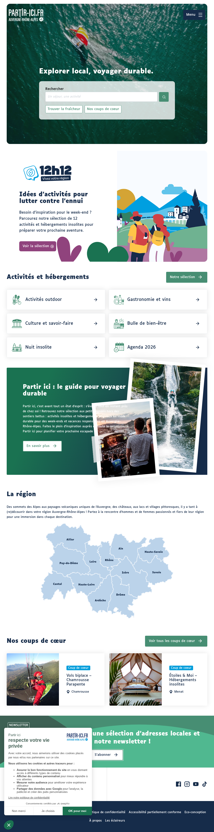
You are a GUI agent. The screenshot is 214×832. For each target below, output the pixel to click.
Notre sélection (182, 277)
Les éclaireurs (115, 820)
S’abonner (103, 755)
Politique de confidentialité (106, 812)
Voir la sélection (36, 246)
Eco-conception (195, 812)
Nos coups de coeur (103, 109)
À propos (95, 820)
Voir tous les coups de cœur (172, 641)
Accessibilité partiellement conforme (155, 812)
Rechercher (54, 89)
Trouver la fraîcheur (64, 109)
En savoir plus (38, 446)
